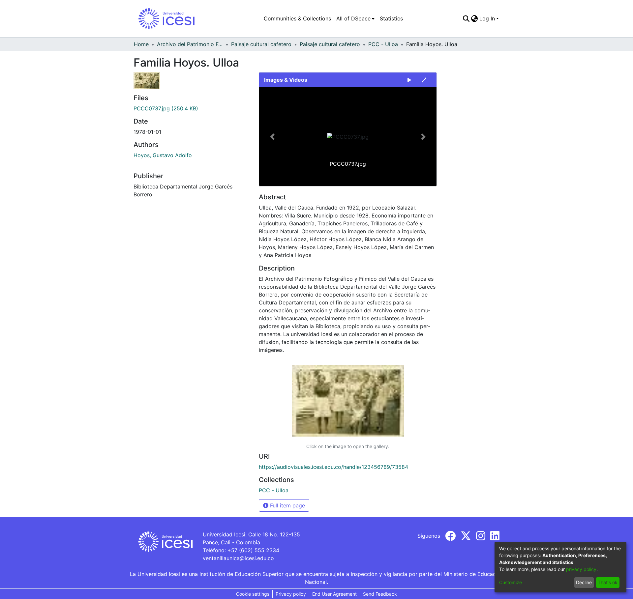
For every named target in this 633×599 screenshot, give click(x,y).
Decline (584, 582)
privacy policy (581, 569)
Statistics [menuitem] (391, 18)
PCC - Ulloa (383, 44)
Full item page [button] (286, 505)
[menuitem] (355, 18)
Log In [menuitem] (487, 18)
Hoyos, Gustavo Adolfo (163, 155)
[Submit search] (466, 18)
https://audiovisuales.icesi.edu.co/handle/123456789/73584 (333, 467)
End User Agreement (334, 594)
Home (141, 44)
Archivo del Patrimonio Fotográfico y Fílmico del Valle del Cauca (190, 44)
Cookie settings (252, 594)
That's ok (608, 582)
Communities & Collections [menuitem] (297, 18)
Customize (510, 582)
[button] (272, 136)
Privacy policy (291, 594)
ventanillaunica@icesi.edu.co (238, 558)
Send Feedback (380, 594)
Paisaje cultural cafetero (261, 44)
